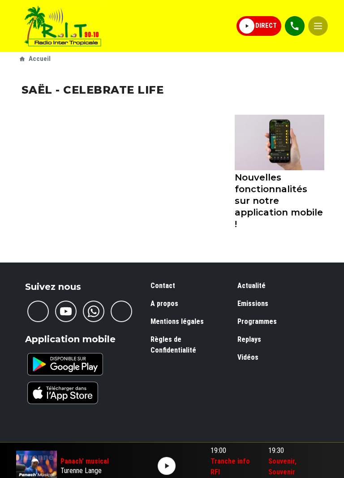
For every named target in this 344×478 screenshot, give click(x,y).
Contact (162, 285)
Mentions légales (177, 321)
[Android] (65, 364)
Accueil (40, 59)
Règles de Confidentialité (173, 344)
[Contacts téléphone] (295, 26)
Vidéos (247, 357)
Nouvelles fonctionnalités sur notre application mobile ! (279, 200)
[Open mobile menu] (318, 26)
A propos (164, 303)
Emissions (252, 303)
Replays (249, 339)
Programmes (257, 321)
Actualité (251, 285)
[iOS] (62, 393)
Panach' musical (84, 461)
